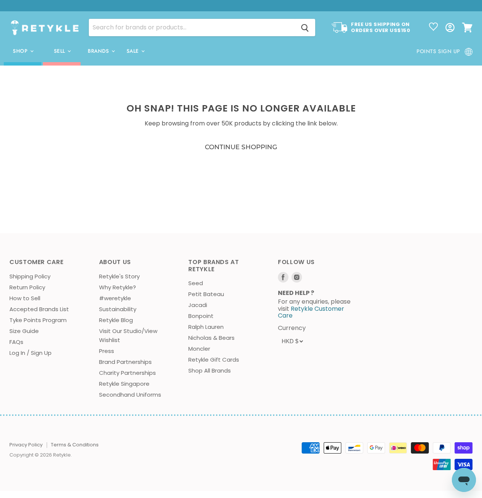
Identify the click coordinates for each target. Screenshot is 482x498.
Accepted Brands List (39, 309)
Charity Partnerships (127, 373)
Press (106, 351)
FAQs (16, 342)
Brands (99, 51)
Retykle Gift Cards (213, 360)
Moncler (199, 349)
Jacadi (197, 305)
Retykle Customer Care (311, 312)
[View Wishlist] (433, 27)
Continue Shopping (241, 147)
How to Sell (24, 298)
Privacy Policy (26, 444)
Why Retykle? (117, 287)
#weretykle (115, 298)
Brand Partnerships (125, 362)
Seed (195, 283)
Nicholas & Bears (211, 338)
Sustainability (117, 309)
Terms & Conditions (75, 444)
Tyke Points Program (38, 320)
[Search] (305, 27)
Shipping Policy (29, 276)
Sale (134, 51)
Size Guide (24, 331)
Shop (21, 51)
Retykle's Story (119, 276)
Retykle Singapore (124, 384)
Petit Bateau (206, 294)
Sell (60, 51)
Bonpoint (201, 316)
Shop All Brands (209, 370)
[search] (192, 27)
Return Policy (27, 287)
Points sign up (438, 51)
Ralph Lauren (206, 327)
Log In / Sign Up (30, 353)
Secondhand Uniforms (130, 395)
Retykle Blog (116, 320)
